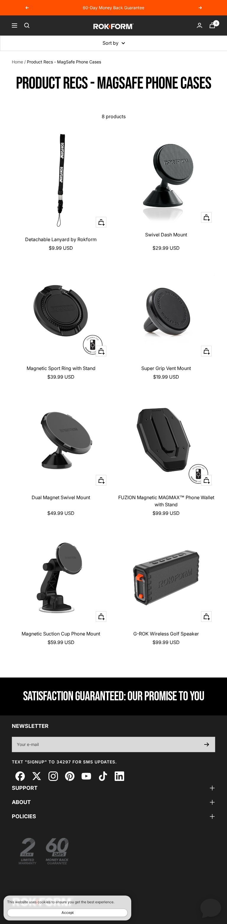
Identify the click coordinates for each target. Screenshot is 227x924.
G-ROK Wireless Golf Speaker (166, 634)
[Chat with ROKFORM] (210, 907)
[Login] (199, 25)
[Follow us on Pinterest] (69, 776)
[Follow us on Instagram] (53, 776)
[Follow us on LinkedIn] (119, 776)
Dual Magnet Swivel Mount (61, 497)
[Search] (27, 25)
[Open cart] (212, 25)
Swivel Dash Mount (166, 235)
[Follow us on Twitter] (36, 776)
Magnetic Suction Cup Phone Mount (61, 634)
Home (17, 61)
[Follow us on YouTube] (86, 776)
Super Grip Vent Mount (166, 368)
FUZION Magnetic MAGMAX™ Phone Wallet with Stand (166, 500)
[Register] (206, 744)
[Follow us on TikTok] (103, 776)
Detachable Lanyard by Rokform (61, 239)
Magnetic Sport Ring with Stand (61, 368)
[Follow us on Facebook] (20, 776)
